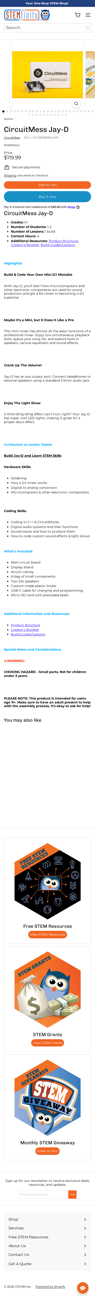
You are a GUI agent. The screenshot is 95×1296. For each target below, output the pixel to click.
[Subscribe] (72, 1194)
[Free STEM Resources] (47, 881)
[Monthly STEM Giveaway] (47, 1097)
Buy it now (47, 197)
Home (8, 119)
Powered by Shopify (50, 1286)
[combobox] (47, 27)
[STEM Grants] (47, 989)
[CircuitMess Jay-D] (29, 759)
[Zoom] (76, 103)
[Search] (87, 27)
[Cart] (77, 15)
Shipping (10, 175)
